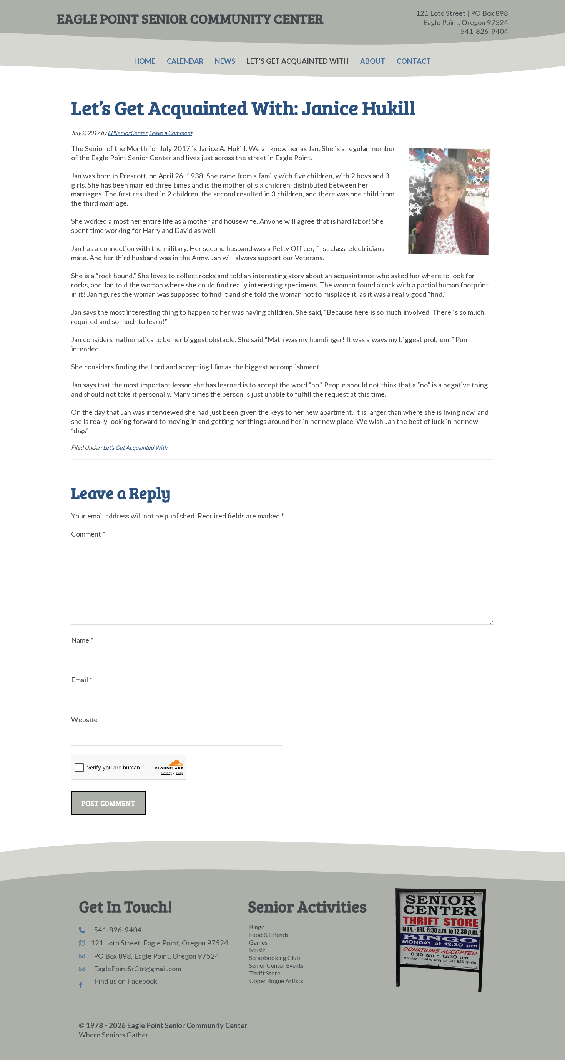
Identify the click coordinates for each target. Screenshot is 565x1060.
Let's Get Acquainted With (135, 447)
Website (84, 719)
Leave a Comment (170, 133)
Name (82, 640)
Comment (88, 534)
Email (81, 679)
